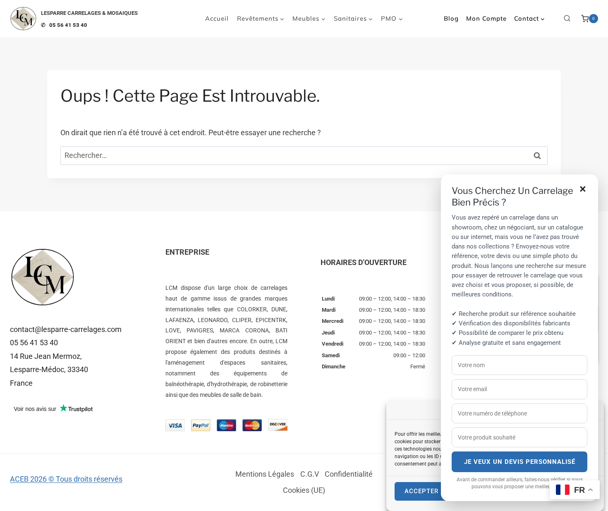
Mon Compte (486, 18)
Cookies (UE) (304, 490)
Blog (451, 18)
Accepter (421, 491)
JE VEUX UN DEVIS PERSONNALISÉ (519, 462)
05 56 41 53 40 (34, 342)
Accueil (217, 18)
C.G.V (309, 474)
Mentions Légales (264, 474)
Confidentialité (349, 474)
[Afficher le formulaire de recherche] (567, 19)
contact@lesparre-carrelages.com (66, 329)
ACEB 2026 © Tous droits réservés (66, 479)
